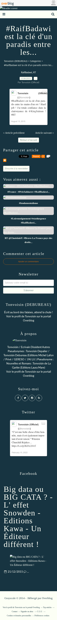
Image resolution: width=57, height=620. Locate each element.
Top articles (47, 607)
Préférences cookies (42, 615)
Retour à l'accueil (28, 140)
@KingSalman (36, 111)
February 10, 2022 (20, 452)
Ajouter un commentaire (28, 261)
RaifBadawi (26, 72)
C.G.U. (40, 611)
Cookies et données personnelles (19, 615)
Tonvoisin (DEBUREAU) (15, 61)
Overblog (47, 598)
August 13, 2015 (18, 121)
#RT (13, 114)
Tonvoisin (30, 316)
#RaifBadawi (18, 100)
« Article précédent (14, 132)
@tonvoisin (23, 97)
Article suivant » (44, 132)
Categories (35, 61)
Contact (14, 611)
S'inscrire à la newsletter (16, 169)
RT (34, 72)
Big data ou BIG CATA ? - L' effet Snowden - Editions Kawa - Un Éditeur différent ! (28, 517)
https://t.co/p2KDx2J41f (24, 445)
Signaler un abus (27, 611)
